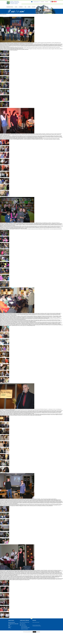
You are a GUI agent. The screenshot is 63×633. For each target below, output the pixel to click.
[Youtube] (52, 1)
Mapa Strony (46, 1)
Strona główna (42, 1)
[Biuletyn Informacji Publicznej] (53, 1)
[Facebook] (51, 1)
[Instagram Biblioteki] (56, 1)
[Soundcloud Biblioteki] (54, 1)
